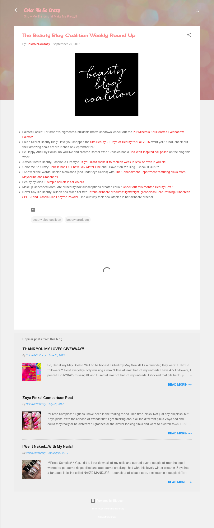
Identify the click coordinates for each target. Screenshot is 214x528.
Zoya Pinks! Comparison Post (47, 397)
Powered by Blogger (110, 501)
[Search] (197, 11)
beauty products (77, 220)
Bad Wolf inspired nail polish (149, 152)
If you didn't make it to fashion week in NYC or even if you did (123, 162)
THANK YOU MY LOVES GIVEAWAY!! (53, 349)
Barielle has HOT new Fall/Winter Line (75, 167)
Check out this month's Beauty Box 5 (148, 187)
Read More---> (180, 384)
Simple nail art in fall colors (65, 182)
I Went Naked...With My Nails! (47, 446)
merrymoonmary (116, 508)
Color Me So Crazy (42, 10)
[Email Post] (33, 211)
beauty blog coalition (47, 220)
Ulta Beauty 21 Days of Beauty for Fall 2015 (120, 142)
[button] (189, 35)
